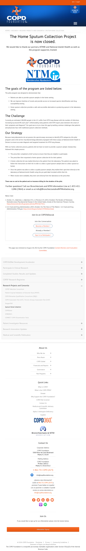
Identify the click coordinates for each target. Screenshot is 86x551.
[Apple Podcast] (40, 504)
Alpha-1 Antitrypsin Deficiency (43, 412)
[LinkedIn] (43, 500)
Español (43, 415)
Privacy (47, 542)
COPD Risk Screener (43, 400)
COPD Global (41, 361)
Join (73, 2)
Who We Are (41, 353)
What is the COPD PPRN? (43, 390)
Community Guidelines (60, 542)
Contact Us (43, 403)
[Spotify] (45, 504)
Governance (41, 370)
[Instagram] (47, 500)
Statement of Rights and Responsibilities (43, 544)
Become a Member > (43, 226)
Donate (75, 9)
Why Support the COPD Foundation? (43, 397)
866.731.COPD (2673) (45, 483)
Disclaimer (39, 542)
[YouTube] (52, 500)
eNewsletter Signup (43, 529)
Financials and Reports (40, 365)
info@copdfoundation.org (42, 493)
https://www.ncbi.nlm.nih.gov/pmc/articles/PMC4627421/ (26, 204)
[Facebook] (33, 500)
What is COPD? (43, 387)
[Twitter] (38, 500)
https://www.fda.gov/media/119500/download (38, 209)
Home (7, 30)
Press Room (41, 357)
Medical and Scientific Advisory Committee (43, 407)
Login (78, 2)
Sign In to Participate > (43, 235)
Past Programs (41, 374)
